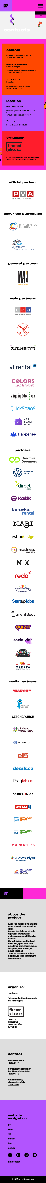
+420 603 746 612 (13, 1074)
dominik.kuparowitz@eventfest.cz (21, 71)
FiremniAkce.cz (13, 993)
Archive (10, 1129)
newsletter (11, 1148)
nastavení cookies (14, 1162)
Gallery (10, 1125)
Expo (9, 1134)
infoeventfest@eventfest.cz (18, 55)
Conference (11, 1139)
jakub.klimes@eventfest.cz (18, 86)
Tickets (10, 1143)
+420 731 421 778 (14, 88)
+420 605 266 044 (14, 57)
